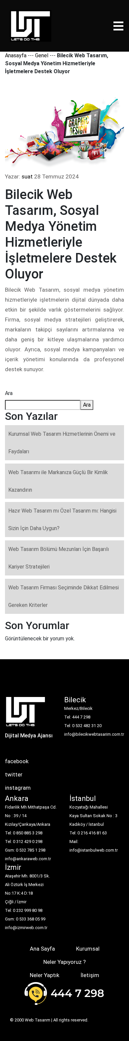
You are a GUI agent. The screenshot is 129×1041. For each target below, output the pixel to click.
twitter (13, 774)
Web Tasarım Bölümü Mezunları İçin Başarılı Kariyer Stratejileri (58, 558)
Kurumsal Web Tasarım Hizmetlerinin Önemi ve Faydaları (61, 443)
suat (27, 176)
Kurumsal (88, 948)
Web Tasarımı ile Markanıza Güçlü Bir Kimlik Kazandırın (58, 481)
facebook (16, 761)
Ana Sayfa (42, 948)
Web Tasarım (37, 1019)
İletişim (89, 975)
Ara (9, 393)
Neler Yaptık (44, 975)
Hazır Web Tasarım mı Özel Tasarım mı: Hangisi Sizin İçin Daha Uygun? (62, 519)
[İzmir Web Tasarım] (25, 713)
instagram (18, 787)
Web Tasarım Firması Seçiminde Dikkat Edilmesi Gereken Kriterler (63, 596)
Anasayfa (15, 55)
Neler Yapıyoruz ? (64, 962)
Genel (41, 55)
